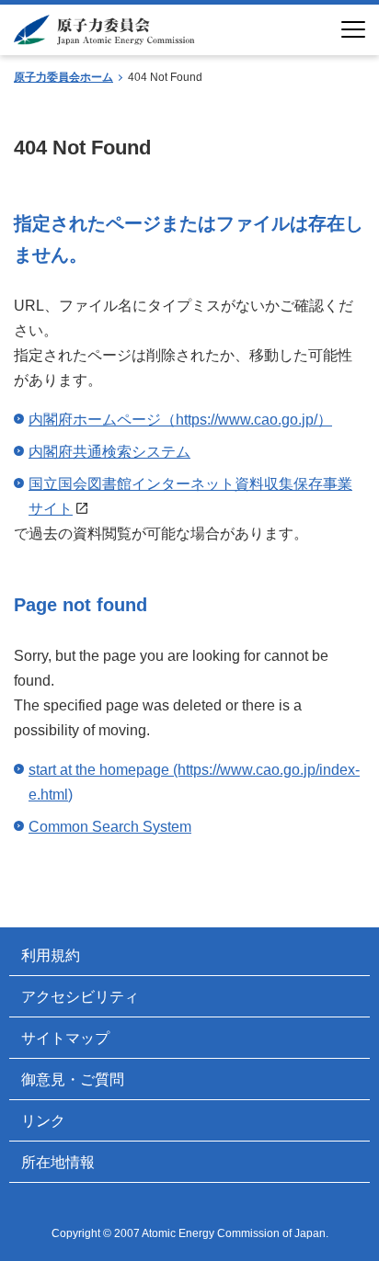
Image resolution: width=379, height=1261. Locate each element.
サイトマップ (65, 1038)
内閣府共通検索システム (109, 452)
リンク (43, 1121)
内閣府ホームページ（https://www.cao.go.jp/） (180, 419)
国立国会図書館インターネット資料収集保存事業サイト (190, 496)
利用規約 (50, 955)
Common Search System (110, 827)
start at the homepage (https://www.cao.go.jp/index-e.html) (194, 782)
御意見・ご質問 (72, 1079)
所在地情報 (58, 1162)
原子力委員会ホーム (63, 77)
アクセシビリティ (80, 997)
